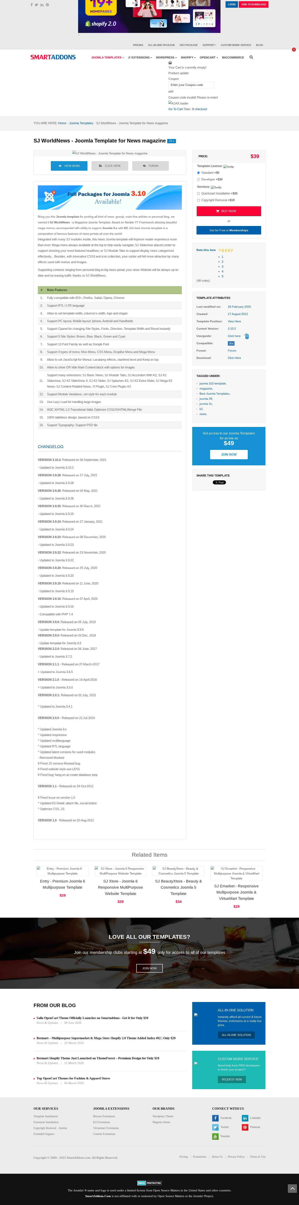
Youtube (225, 1136)
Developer (212, 179)
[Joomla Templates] (53, 57)
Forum (153, 165)
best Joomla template (148, 228)
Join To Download (253, 4)
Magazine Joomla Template (92, 222)
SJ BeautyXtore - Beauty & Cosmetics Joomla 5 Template (178, 887)
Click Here (234, 357)
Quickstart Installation (219, 193)
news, (203, 414)
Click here (113, 165)
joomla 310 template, (213, 383)
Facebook (225, 1117)
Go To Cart (175, 109)
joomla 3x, (206, 403)
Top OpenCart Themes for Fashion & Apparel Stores (73, 1078)
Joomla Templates (81, 123)
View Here (234, 321)
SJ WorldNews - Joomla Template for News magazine (100, 141)
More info (78, 875)
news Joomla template (113, 239)
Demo (224, 866)
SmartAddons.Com (98, 1196)
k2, (201, 408)
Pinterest (254, 1127)
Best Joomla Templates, (215, 393)
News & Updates (47, 1022)
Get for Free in (229, 230)
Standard (210, 172)
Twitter (224, 1127)
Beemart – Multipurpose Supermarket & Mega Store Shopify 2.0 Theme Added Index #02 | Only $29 (106, 1038)
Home (62, 123)
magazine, (206, 388)
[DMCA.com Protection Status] (149, 1182)
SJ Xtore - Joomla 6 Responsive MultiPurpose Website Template (120, 887)
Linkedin (255, 1117)
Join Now (229, 454)
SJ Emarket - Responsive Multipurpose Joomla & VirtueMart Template (236, 892)
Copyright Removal (218, 200)
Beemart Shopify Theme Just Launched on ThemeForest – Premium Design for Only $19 (98, 1058)
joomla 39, (206, 398)
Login (232, 4)
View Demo (72, 165)
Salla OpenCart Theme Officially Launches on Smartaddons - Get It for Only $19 (92, 1018)
